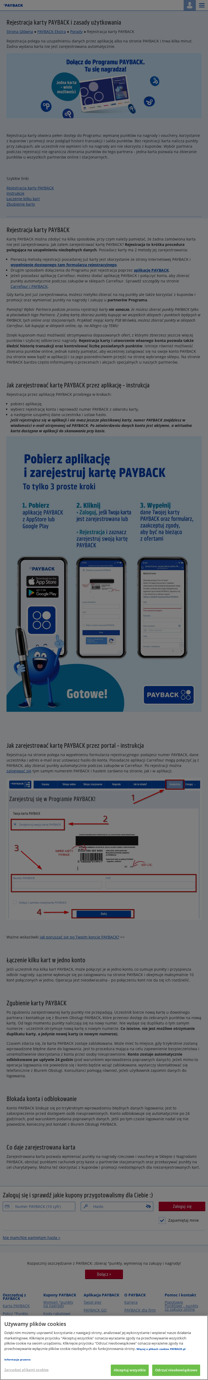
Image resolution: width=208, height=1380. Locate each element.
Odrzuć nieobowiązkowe (176, 1370)
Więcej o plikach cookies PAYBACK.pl (161, 1349)
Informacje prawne (17, 1359)
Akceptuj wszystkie (130, 1370)
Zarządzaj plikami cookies (26, 1369)
